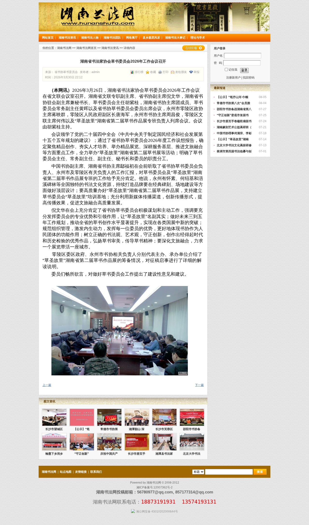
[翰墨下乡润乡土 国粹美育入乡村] (54, 442)
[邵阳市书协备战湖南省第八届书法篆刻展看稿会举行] (191, 417)
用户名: (218, 55)
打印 (166, 72)
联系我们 (96, 471)
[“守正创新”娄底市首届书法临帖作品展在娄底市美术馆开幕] (81, 442)
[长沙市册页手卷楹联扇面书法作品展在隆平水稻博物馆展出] (136, 442)
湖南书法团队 (112, 37)
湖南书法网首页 (86, 48)
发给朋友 (181, 72)
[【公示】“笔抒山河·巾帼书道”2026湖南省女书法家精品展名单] (81, 417)
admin (95, 72)
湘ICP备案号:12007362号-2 (154, 487)
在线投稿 (193, 48)
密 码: (218, 63)
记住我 (233, 69)
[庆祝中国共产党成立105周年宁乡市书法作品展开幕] (109, 442)
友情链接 (81, 471)
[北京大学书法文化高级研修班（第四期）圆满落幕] (191, 442)
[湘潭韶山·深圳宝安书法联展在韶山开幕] (136, 417)
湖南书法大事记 (175, 37)
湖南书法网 (64, 48)
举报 (196, 72)
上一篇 (46, 385)
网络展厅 (132, 37)
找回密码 (248, 77)
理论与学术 (197, 37)
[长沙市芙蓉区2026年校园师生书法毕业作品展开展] (164, 417)
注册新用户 (233, 77)
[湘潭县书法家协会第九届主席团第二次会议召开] (164, 442)
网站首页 (48, 37)
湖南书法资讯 (67, 37)
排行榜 (139, 72)
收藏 (153, 72)
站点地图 (65, 471)
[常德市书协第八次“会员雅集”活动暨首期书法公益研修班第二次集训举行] (109, 417)
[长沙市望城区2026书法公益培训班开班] (54, 417)
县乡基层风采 (151, 37)
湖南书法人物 (89, 37)
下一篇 (199, 385)
